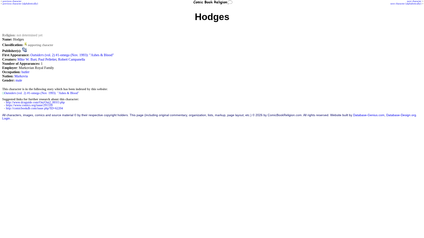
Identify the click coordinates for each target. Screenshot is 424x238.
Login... (7, 118)
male (18, 80)
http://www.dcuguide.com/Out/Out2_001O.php (35, 102)
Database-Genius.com (368, 115)
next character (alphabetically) (405, 3)
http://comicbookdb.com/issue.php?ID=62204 (34, 108)
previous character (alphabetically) (20, 3)
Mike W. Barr (26, 59)
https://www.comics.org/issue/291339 (29, 105)
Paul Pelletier (47, 59)
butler (25, 72)
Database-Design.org (401, 115)
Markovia (21, 76)
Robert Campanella (71, 59)
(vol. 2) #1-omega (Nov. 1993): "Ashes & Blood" (72, 55)
